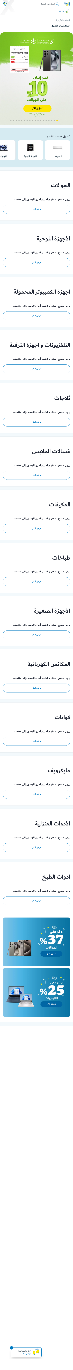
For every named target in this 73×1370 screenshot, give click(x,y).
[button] (57, 120)
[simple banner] (67, 4)
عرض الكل (36, 209)
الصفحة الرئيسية (63, 20)
